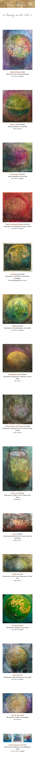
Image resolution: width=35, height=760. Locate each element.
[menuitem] (29, 4)
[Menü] (29, 4)
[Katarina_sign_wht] (14, 4)
